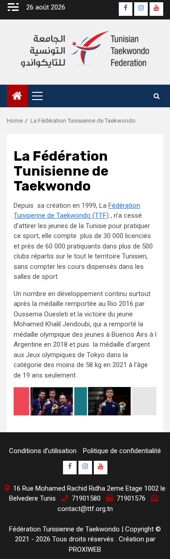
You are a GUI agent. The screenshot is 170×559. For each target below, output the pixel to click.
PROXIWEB (85, 549)
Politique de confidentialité (122, 451)
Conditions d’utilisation (43, 451)
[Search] (156, 96)
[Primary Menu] (41, 96)
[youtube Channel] (156, 9)
